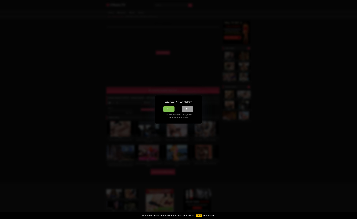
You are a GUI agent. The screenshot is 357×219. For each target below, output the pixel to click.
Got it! (199, 215)
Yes (169, 109)
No (187, 109)
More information (208, 215)
